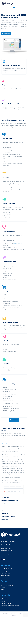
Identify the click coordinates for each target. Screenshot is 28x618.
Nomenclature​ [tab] (5, 507)
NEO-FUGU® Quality (6, 575)
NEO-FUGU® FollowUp (6, 572)
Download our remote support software (10, 605)
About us (3, 584)
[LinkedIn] (2, 559)
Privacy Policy (4, 600)
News (2, 589)
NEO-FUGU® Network (6, 573)
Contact (3, 587)
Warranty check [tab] (5, 497)
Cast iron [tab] (3, 510)
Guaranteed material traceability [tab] (9, 500)
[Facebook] (4, 559)
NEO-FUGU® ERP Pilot (6, 568)
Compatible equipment (6, 603)
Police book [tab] (4, 443)
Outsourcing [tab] (4, 519)
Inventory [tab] (3, 503)
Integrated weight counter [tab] (8, 516)
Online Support (4, 602)
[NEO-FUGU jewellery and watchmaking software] (8, 3)
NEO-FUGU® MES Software (7, 570)
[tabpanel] (13, 469)
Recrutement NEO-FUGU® (7, 586)
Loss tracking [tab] (4, 513)
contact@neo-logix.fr (5, 554)
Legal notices (4, 598)
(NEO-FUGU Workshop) (18, 244)
